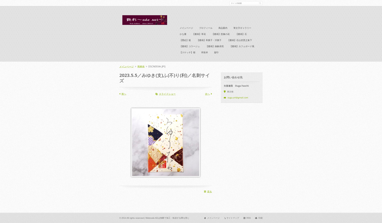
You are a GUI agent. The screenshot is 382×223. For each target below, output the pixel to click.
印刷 (260, 218)
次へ (207, 94)
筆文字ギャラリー (242, 27)
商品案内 (222, 27)
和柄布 (141, 66)
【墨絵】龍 (185, 40)
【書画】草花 (199, 33)
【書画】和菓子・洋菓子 (209, 40)
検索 (260, 3)
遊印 (216, 52)
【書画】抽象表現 (215, 46)
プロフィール (205, 27)
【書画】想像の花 (221, 33)
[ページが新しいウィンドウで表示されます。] (165, 179)
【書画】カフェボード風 (242, 46)
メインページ (186, 27)
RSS (249, 218)
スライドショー (167, 94)
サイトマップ (233, 218)
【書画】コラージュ (190, 46)
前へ (123, 94)
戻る (209, 191)
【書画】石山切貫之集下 (239, 40)
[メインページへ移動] (144, 21)
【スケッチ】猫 (187, 52)
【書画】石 (241, 33)
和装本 (204, 52)
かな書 (183, 33)
